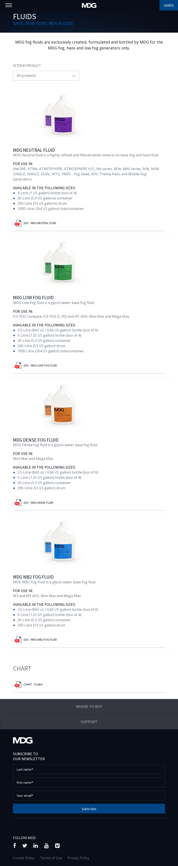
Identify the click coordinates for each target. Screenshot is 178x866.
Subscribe (89, 809)
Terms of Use (51, 858)
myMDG (169, 5)
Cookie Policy (24, 858)
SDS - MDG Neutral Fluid (39, 223)
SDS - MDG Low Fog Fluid (40, 365)
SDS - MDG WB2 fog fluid (40, 639)
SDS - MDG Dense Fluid (38, 503)
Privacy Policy (78, 858)
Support (89, 721)
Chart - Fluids (33, 684)
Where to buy (89, 706)
